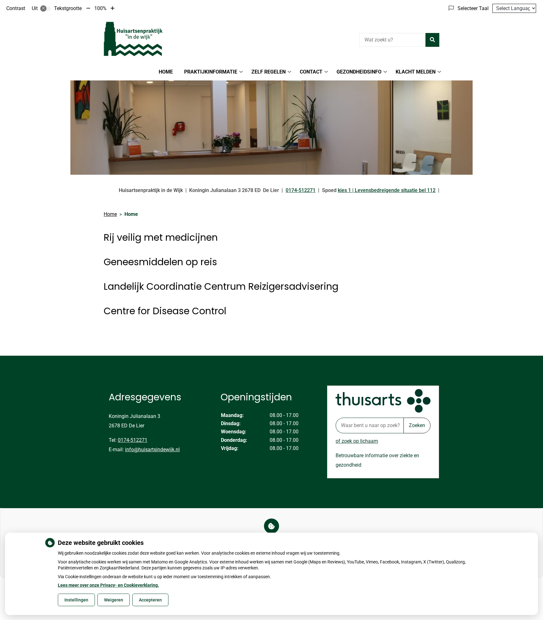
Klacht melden (416, 72)
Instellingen (76, 599)
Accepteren (150, 599)
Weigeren (113, 599)
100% (100, 8)
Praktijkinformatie (210, 72)
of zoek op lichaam (357, 441)
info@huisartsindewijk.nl (152, 450)
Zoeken (417, 425)
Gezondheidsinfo (359, 72)
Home (166, 72)
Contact (311, 72)
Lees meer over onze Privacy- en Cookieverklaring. (108, 585)
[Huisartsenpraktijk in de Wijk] (133, 39)
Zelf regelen (268, 72)
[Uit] (45, 8)
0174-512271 (132, 440)
